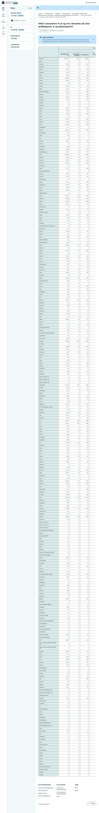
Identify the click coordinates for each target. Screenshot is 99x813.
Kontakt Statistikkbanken (44, 795)
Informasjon (45, 30)
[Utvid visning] (95, 13)
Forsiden (40, 13)
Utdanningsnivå (66, 13)
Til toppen (92, 803)
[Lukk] (96, 8)
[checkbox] (21, 20)
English (76, 790)
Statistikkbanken (49, 13)
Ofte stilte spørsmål (43, 790)
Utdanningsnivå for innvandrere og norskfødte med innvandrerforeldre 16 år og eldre (58, 15)
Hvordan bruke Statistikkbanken (45, 787)
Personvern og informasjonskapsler (61, 788)
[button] (67, 39)
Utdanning (57, 13)
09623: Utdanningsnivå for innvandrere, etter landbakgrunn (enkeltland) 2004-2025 (65, 16)
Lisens (58, 796)
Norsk (76, 787)
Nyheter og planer (42, 793)
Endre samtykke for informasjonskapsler (61, 792)
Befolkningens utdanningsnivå (79, 13)
